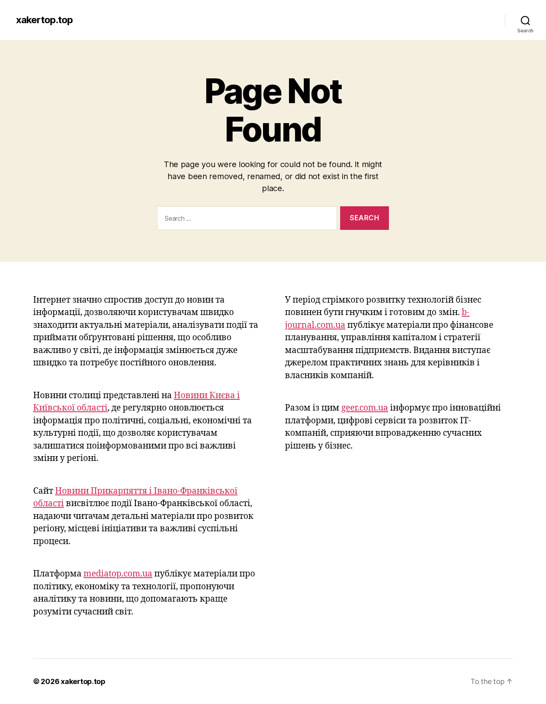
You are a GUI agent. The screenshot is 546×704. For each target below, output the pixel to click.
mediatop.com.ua (118, 573)
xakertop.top (44, 20)
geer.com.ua (364, 408)
